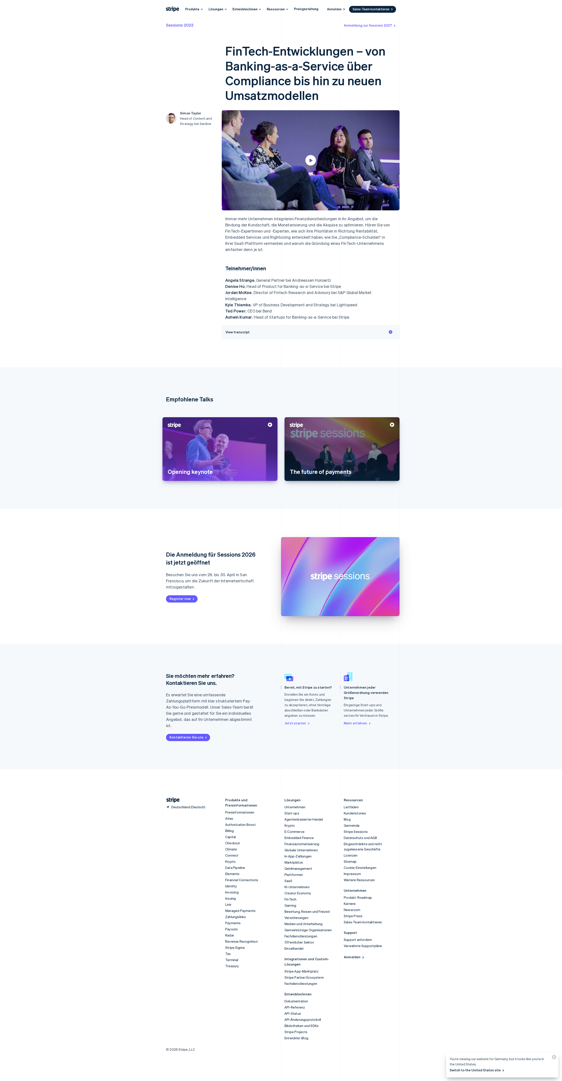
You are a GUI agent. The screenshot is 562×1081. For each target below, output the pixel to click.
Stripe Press (353, 916)
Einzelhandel (294, 948)
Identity (231, 886)
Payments (233, 923)
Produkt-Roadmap (358, 897)
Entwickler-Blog (296, 1038)
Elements (232, 874)
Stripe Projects (296, 1032)
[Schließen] (553, 1058)
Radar (229, 935)
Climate (231, 849)
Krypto (230, 861)
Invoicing (232, 892)
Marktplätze (294, 862)
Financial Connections (241, 880)
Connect (231, 855)
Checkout (232, 843)
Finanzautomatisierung (302, 844)
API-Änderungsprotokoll (303, 1019)
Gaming (290, 905)
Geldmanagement (298, 868)
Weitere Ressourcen (359, 880)
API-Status (293, 1013)
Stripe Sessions (356, 831)
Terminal (231, 960)
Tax (228, 953)
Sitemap (350, 861)
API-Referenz (295, 1007)
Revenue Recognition (241, 941)
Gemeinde (352, 825)
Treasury (232, 966)
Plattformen (294, 874)
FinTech (290, 899)
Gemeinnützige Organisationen (308, 930)
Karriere (350, 903)
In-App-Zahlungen (298, 856)
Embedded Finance (299, 838)
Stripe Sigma (235, 947)
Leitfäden (351, 807)
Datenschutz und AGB (360, 838)
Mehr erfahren (355, 723)
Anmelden (334, 9)
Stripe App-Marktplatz (302, 971)
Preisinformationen (239, 812)
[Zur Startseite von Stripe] (171, 800)
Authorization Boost (240, 824)
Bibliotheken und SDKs (302, 1025)
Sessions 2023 (179, 24)
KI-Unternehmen (297, 887)
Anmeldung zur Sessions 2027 (368, 25)
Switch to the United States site (475, 1070)
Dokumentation (296, 1001)
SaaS (288, 881)
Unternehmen (295, 807)
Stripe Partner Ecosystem (304, 977)
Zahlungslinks (235, 917)
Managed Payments (240, 910)
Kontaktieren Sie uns (186, 737)
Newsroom (352, 910)
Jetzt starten (295, 723)
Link (228, 904)
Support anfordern (358, 939)
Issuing (230, 898)
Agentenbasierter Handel (304, 819)
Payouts (231, 929)
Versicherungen (296, 917)
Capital (230, 837)
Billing (229, 830)
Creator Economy (298, 893)
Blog (347, 819)
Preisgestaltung (306, 9)
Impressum (352, 874)
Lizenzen (351, 855)
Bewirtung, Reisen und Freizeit (307, 911)
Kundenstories (355, 813)
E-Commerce (294, 831)
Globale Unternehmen (301, 850)
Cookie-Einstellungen (360, 867)
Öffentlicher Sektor (299, 942)
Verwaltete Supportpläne (363, 946)
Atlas (229, 818)
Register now (180, 598)
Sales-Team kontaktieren (371, 9)
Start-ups (292, 813)
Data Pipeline (235, 867)
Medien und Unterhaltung (304, 924)
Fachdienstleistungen (301, 936)
